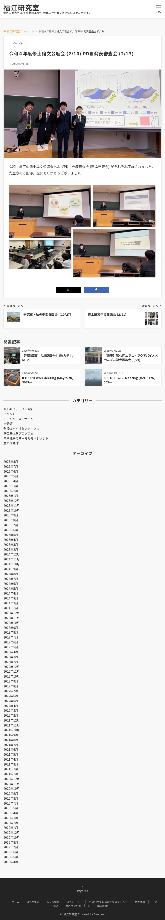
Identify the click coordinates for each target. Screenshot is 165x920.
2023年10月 (11, 622)
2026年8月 (10, 461)
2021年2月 (10, 769)
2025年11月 (11, 505)
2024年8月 (10, 574)
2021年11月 (11, 725)
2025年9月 (10, 515)
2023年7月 (10, 637)
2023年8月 (10, 632)
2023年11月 (11, 618)
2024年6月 (10, 583)
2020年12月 (11, 779)
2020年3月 (10, 818)
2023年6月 (10, 642)
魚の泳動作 (10, 443)
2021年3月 (10, 764)
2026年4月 (10, 481)
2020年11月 (11, 784)
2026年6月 (10, 471)
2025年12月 (11, 500)
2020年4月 (10, 813)
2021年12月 (11, 720)
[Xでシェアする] (68, 290)
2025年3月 (10, 544)
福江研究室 (21, 7)
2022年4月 (10, 706)
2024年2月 (10, 603)
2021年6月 (10, 749)
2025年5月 (10, 535)
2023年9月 (10, 627)
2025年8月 (10, 520)
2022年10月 (11, 676)
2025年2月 (10, 549)
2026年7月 (10, 466)
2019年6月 (10, 852)
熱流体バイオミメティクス (21, 428)
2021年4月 (10, 759)
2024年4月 (10, 593)
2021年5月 (10, 754)
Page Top (82, 891)
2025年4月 (10, 539)
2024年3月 (10, 598)
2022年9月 (10, 681)
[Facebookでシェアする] (96, 290)
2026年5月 (10, 476)
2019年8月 (10, 842)
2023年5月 (10, 647)
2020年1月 (10, 827)
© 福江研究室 (68, 914)
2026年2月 (10, 491)
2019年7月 (10, 847)
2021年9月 (10, 735)
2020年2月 (10, 823)
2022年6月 (10, 696)
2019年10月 (11, 837)
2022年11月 (11, 671)
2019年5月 (10, 857)
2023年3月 (10, 657)
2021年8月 (10, 740)
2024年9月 (10, 569)
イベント (17, 43)
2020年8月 (10, 798)
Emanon (99, 914)
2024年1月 (10, 608)
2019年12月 (11, 832)
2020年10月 (11, 788)
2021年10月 (11, 730)
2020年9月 (10, 793)
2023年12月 (11, 613)
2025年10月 (11, 510)
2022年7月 (10, 691)
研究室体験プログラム (18, 433)
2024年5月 (10, 588)
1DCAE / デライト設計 (18, 409)
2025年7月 (10, 525)
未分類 (7, 423)
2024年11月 (11, 559)
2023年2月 (10, 662)
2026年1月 (10, 495)
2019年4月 (10, 862)
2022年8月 (10, 686)
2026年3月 (10, 486)
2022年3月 (10, 710)
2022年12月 (11, 666)
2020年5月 (10, 808)
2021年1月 (10, 774)
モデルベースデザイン (18, 419)
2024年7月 (10, 579)
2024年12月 (11, 554)
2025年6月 (10, 530)
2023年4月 (10, 652)
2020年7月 (10, 803)
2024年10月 (11, 564)
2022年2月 (10, 715)
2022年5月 (10, 701)
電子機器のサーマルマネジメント (26, 438)
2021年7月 (10, 745)
